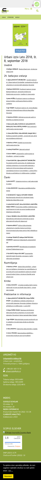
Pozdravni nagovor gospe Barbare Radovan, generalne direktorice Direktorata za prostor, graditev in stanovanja (21, 91)
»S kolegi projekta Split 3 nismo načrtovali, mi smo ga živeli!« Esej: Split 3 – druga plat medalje (21, 287)
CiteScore (17, 437)
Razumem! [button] (8, 476)
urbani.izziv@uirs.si (13, 371)
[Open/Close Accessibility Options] (36, 4)
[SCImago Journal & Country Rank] (17, 432)
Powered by (11, 446)
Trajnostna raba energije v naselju (27, 329)
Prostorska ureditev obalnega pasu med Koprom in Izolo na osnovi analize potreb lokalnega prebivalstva (21, 209)
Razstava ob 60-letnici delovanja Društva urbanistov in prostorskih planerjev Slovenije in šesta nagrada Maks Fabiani (21, 312)
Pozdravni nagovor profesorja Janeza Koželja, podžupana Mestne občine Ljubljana (20, 100)
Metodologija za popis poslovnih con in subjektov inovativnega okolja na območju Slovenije (22, 321)
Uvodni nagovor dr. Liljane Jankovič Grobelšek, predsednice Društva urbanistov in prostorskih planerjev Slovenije (22, 82)
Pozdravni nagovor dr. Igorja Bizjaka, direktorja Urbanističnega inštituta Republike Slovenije (22, 110)
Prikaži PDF (20, 51)
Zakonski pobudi (24, 149)
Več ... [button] (10, 471)
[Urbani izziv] (5, 10)
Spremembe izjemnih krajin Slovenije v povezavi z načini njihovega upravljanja (19, 255)
